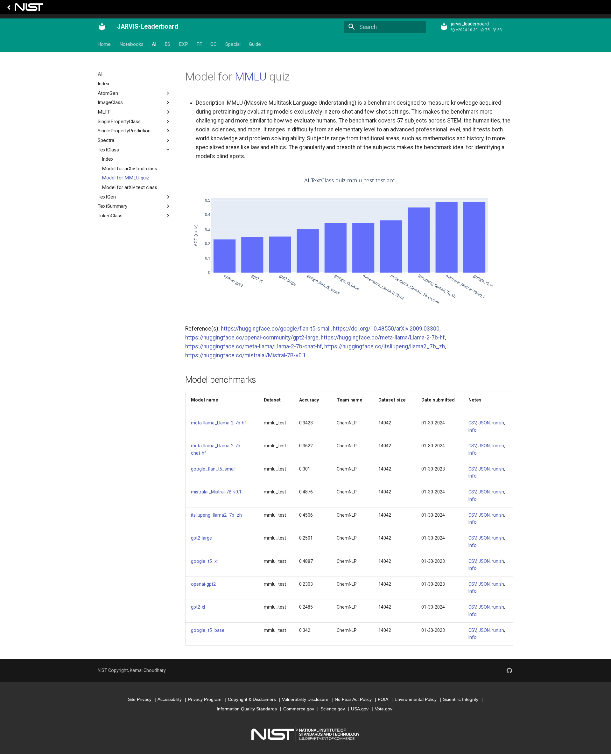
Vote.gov (383, 708)
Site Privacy (139, 699)
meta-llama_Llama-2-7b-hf (218, 422)
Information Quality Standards (247, 708)
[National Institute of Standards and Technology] (24, 8)
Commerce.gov (298, 708)
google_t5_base (207, 630)
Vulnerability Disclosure (305, 699)
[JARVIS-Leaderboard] (102, 27)
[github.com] (509, 670)
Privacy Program (204, 699)
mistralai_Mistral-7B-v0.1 (216, 491)
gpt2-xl (198, 607)
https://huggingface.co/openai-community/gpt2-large (252, 337)
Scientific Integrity (460, 699)
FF (199, 44)
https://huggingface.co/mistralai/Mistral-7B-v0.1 (245, 355)
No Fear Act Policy (353, 699)
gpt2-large (201, 538)
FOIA (383, 699)
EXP (183, 44)
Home (104, 44)
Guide (255, 44)
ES (168, 44)
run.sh (498, 422)
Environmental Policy (416, 699)
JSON (484, 422)
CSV (472, 422)
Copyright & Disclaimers (252, 699)
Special (233, 44)
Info (472, 430)
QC (214, 44)
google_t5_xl (204, 561)
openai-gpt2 (203, 584)
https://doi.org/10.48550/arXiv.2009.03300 (386, 328)
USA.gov (360, 708)
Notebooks (131, 44)
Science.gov (332, 708)
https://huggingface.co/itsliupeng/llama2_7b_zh (384, 346)
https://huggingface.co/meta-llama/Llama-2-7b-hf (383, 337)
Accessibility (170, 699)
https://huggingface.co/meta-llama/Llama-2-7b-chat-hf (253, 346)
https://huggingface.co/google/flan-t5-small (276, 328)
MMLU (251, 76)
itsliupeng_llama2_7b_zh (216, 515)
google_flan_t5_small (213, 468)
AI (154, 44)
